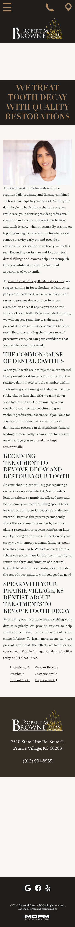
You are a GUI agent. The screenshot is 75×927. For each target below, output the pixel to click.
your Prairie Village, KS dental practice (36, 281)
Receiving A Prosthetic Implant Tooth (20, 674)
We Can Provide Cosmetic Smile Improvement (46, 674)
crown (65, 542)
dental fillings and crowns (22, 259)
